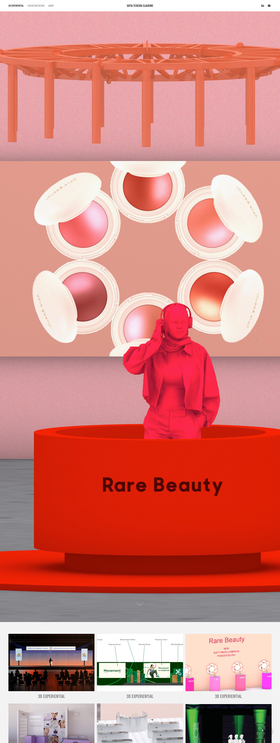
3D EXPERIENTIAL (16, 5)
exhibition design (36, 5)
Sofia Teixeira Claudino (140, 5)
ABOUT (51, 5)
